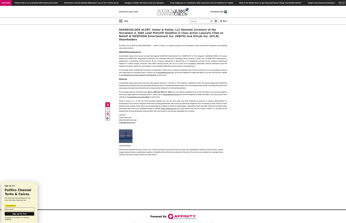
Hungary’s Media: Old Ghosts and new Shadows (144, 3)
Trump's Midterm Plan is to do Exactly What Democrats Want (32, 3)
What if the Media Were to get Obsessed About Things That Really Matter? (270, 3)
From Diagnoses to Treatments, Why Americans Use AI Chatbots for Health (201, 3)
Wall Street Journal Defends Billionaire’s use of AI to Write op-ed (91, 3)
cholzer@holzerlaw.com (165, 72)
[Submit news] (108, 105)
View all (341, 3)
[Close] (35, 184)
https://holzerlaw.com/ (169, 108)
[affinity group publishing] (108, 114)
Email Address (10, 206)
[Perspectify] (108, 109)
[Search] (211, 21)
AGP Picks (6, 3)
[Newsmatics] (108, 118)
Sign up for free (19, 214)
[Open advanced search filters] (216, 21)
